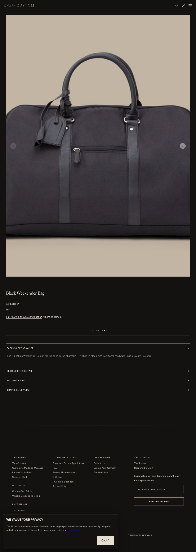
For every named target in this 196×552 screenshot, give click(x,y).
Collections (100, 463)
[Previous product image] (13, 146)
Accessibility (59, 486)
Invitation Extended (63, 482)
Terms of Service (140, 535)
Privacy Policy (73, 530)
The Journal (140, 463)
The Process (18, 510)
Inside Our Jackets (22, 472)
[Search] (177, 5)
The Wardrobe (101, 472)
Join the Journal (159, 501)
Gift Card (57, 477)
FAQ (55, 468)
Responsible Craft (143, 468)
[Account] (183, 5)
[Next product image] (182, 146)
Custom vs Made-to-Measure (27, 468)
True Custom (19, 463)
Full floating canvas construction (24, 317)
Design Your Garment (105, 468)
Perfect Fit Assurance (64, 472)
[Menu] (190, 5)
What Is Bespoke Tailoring (26, 496)
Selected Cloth (20, 477)
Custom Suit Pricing (22, 491)
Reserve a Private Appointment (69, 463)
